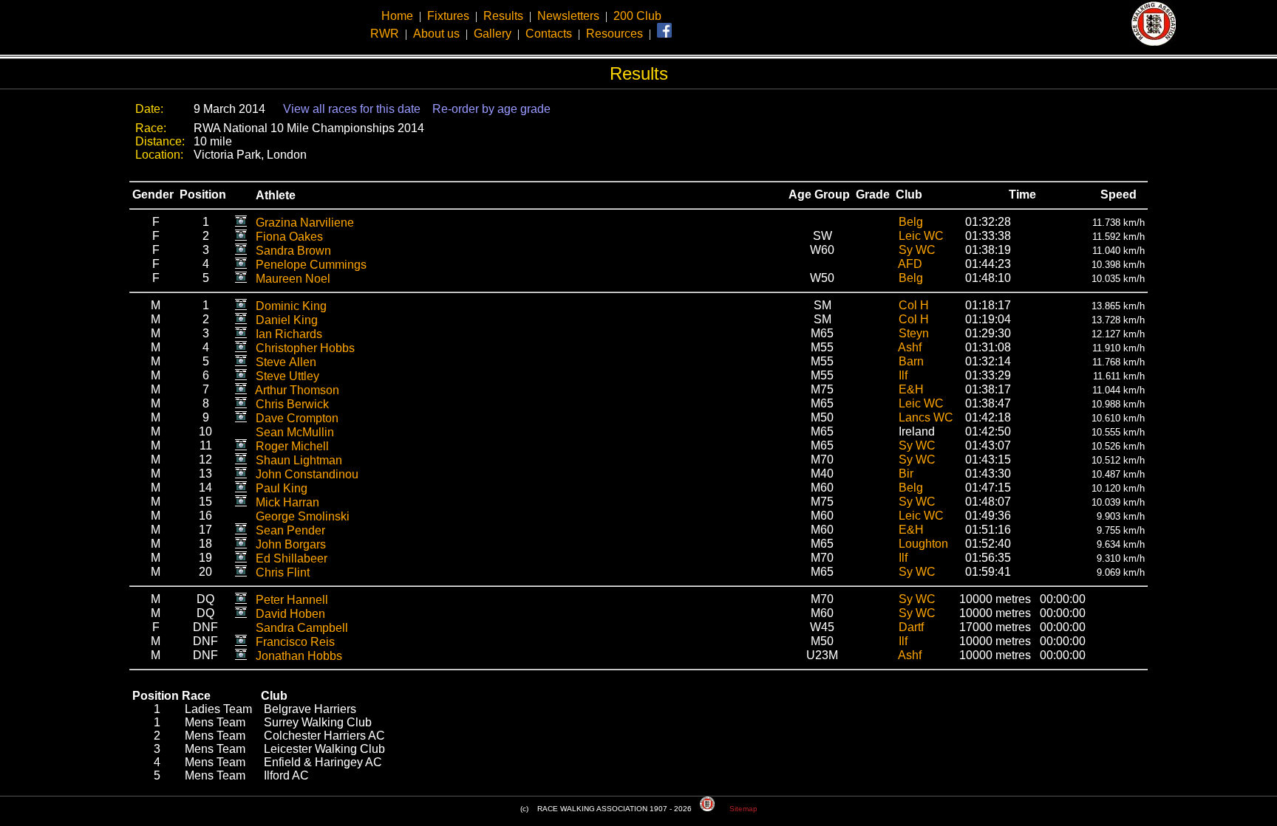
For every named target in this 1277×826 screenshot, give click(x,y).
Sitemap (743, 809)
